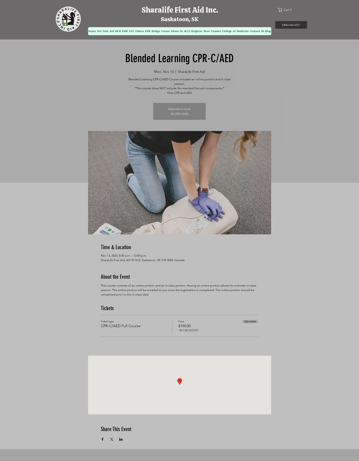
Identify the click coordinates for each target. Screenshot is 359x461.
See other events (179, 113)
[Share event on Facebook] (102, 439)
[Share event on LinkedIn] (121, 439)
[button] (286, 10)
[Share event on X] (111, 439)
